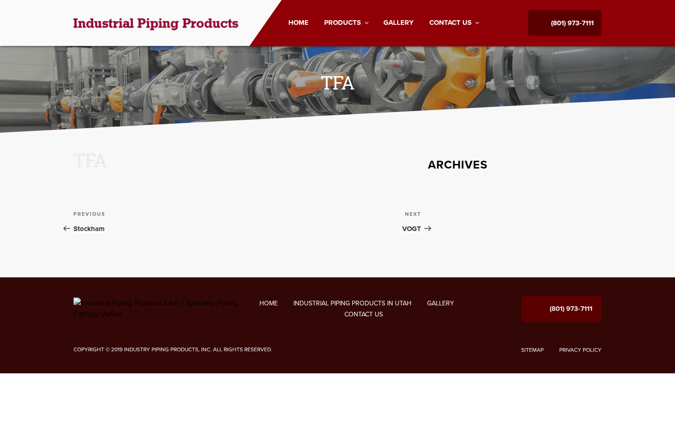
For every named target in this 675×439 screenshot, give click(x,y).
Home (298, 22)
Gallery (398, 22)
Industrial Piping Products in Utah (352, 303)
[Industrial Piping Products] (156, 23)
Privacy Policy (580, 350)
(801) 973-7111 (572, 23)
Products (342, 23)
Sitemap (532, 350)
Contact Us (450, 23)
